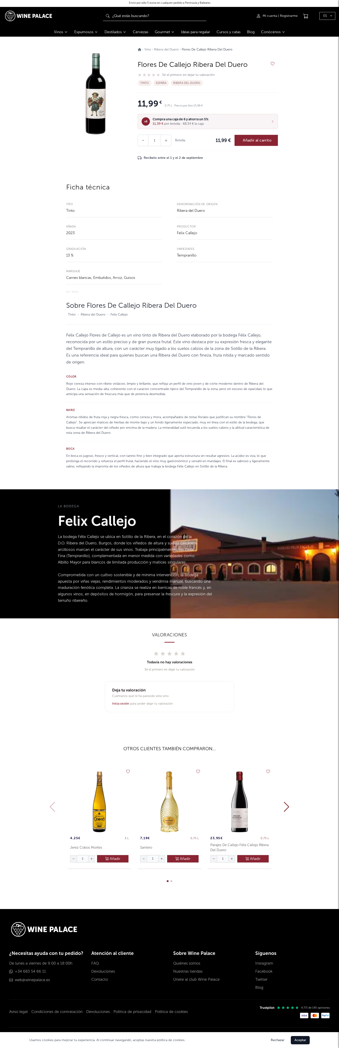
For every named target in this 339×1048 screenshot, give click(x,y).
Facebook (263, 971)
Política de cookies (171, 1012)
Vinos (58, 32)
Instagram (264, 963)
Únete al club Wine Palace (196, 979)
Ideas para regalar (195, 32)
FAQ (95, 963)
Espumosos (83, 32)
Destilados (113, 32)
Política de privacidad (132, 1012)
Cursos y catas (229, 32)
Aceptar (300, 1040)
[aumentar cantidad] (91, 858)
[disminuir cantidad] (73, 858)
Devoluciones (103, 971)
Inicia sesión (120, 703)
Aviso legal (18, 1012)
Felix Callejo (187, 233)
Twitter (261, 979)
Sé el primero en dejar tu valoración (188, 75)
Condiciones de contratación (57, 1012)
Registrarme (289, 16)
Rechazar (277, 1040)
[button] (208, 121)
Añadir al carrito (257, 140)
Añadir (114, 859)
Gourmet (162, 32)
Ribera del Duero (191, 211)
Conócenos (271, 32)
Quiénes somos (186, 963)
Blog (251, 32)
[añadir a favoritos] (272, 64)
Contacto (99, 979)
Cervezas (140, 32)
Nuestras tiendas (187, 971)
